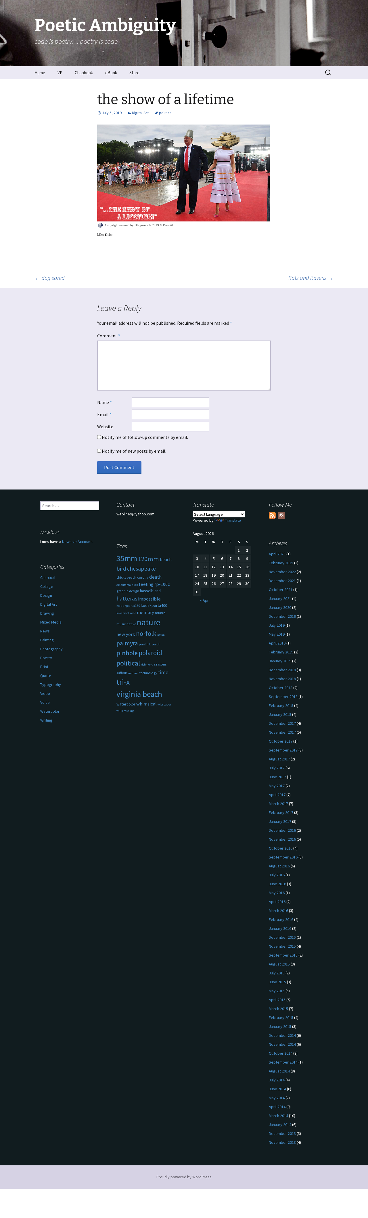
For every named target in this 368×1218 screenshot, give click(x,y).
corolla (142, 577)
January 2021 (280, 598)
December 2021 (282, 580)
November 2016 (282, 839)
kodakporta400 (154, 605)
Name (104, 402)
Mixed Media (51, 622)
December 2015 (282, 937)
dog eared (49, 277)
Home (39, 72)
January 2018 (280, 714)
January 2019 (280, 661)
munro (160, 613)
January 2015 (280, 1026)
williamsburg (125, 711)
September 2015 (283, 955)
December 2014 (282, 1035)
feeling (146, 584)
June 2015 (277, 981)
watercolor (125, 704)
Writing (46, 720)
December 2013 (282, 1133)
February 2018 (281, 705)
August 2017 (279, 759)
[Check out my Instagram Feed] (281, 515)
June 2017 (277, 776)
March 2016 (278, 910)
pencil (156, 644)
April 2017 (277, 794)
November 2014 (282, 1044)
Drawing (47, 613)
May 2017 (277, 785)
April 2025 (277, 554)
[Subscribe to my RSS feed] (272, 515)
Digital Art (140, 112)
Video (45, 693)
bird (121, 568)
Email (104, 414)
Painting (47, 640)
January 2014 (280, 1124)
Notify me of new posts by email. (134, 451)
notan (161, 635)
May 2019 (277, 634)
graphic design (127, 591)
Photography (51, 648)
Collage (46, 586)
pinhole (127, 653)
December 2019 (282, 616)
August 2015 (279, 964)
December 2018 (282, 669)
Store (134, 72)
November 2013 (282, 1142)
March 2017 (278, 803)
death (155, 577)
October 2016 (280, 848)
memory (145, 612)
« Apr (204, 600)
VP (59, 72)
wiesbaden (165, 704)
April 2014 (277, 1106)
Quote (45, 675)
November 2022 (282, 571)
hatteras (126, 598)
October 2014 (280, 1053)
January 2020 (280, 607)
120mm (148, 559)
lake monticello (126, 613)
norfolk (146, 633)
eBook (111, 72)
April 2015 (277, 999)
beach (166, 559)
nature (148, 622)
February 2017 (281, 812)
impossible (149, 599)
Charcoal (47, 577)
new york (125, 634)
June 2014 (277, 1088)
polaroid (150, 653)
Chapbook (84, 72)
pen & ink (145, 644)
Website (105, 426)
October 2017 (280, 741)
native (131, 624)
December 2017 (282, 723)
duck (135, 585)
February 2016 (281, 919)
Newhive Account (77, 541)
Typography (50, 684)
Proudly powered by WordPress (184, 1176)
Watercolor (50, 711)
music (121, 624)
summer (133, 673)
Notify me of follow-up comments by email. (145, 437)
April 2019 (277, 643)
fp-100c (162, 584)
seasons (160, 664)
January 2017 (280, 821)
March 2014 (278, 1115)
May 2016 (277, 892)
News (45, 631)
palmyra (127, 643)
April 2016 (277, 901)
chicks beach (126, 577)
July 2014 (277, 1080)
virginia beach (139, 694)
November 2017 (282, 732)
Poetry (46, 657)
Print (44, 666)
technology (148, 673)
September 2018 (283, 696)
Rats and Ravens (311, 277)
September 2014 (283, 1062)
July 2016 (277, 874)
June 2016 (277, 883)
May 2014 (277, 1097)
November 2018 (282, 678)
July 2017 (277, 767)
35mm (126, 558)
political (165, 112)
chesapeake (141, 568)
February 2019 (281, 652)
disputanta (123, 585)
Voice (45, 702)
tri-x (123, 682)
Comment (108, 336)
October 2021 (280, 589)
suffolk (121, 673)
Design (46, 595)
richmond (147, 664)
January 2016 (280, 928)
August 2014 (279, 1071)
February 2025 (281, 562)
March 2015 (278, 1008)
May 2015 (277, 990)
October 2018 (280, 687)
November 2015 (282, 946)
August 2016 (279, 866)
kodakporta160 (128, 605)
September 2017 (283, 750)
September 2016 (283, 857)
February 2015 (281, 1017)
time (163, 672)
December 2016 (282, 830)
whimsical (146, 704)
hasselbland (150, 590)
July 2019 (277, 625)
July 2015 (277, 973)
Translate (233, 520)
